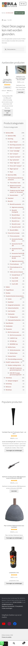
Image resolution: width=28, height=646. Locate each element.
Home (5, 20)
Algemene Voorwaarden (8, 606)
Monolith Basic (16, 215)
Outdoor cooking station (14, 365)
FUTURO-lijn (13, 341)
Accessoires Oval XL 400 (18, 253)
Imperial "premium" (15, 157)
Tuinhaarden (11, 314)
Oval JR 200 (15, 278)
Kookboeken (9, 326)
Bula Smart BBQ (12, 175)
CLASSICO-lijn (13, 338)
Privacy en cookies (6, 637)
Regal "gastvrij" (14, 169)
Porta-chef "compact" (16, 166)
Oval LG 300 (15, 281)
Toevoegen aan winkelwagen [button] (7, 113)
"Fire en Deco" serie (15, 182)
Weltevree (8, 387)
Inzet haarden (11, 311)
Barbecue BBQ (9, 133)
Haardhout (11, 302)
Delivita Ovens (13, 353)
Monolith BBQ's (14, 230)
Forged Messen (10, 290)
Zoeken (14, 643)
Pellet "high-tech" (15, 163)
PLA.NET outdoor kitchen (12, 362)
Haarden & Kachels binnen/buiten (15, 296)
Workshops (9, 390)
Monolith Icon (15, 221)
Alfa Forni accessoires (15, 335)
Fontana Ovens (12, 356)
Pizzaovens (9, 329)
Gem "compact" (14, 154)
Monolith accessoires (15, 204)
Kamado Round (16, 275)
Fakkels (8, 287)
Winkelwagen (22, 642)
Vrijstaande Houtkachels (14, 320)
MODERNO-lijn (14, 344)
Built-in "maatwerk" (15, 148)
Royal (11, 172)
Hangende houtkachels (14, 305)
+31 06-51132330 (10, 13)
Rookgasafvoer (14, 317)
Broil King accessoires (15, 145)
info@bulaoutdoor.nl (7, 604)
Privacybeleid (18, 606)
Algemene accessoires (18, 207)
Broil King (10, 139)
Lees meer (20, 92)
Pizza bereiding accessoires (15, 359)
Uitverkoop (9, 377)
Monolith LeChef (16, 227)
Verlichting (9, 383)
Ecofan (10, 299)
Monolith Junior (16, 224)
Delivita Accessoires (15, 350)
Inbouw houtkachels (13, 308)
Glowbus (8, 293)
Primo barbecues (14, 264)
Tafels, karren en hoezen (16, 272)
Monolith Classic (16, 218)
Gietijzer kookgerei (13, 381)
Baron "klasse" (14, 142)
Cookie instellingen (7, 608)
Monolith (10, 201)
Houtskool (10, 198)
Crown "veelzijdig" (15, 151)
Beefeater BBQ (12, 135)
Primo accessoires (14, 236)
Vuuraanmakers (14, 195)
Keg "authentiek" (14, 160)
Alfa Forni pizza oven (13, 332)
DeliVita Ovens (11, 347)
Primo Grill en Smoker (14, 233)
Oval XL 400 (15, 284)
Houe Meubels (9, 323)
